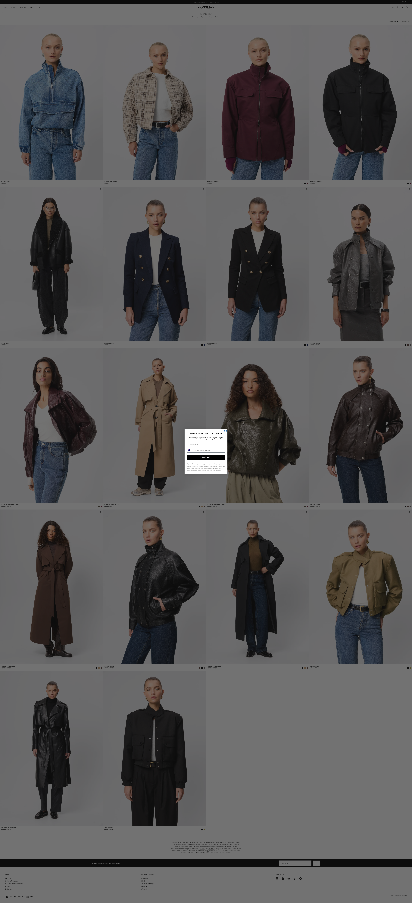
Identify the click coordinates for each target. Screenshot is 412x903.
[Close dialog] (225, 431)
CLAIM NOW (206, 457)
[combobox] (190, 450)
